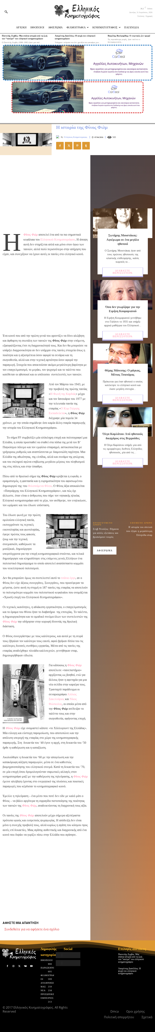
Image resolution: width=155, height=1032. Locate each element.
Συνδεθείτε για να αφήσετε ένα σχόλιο (32, 929)
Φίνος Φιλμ (30, 234)
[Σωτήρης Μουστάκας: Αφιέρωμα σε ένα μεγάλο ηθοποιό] (122, 223)
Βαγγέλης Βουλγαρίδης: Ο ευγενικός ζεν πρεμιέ (129, 36)
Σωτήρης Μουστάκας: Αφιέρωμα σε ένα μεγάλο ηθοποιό (122, 239)
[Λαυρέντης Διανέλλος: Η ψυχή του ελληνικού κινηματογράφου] (149, 970)
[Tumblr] (86, 145)
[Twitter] (68, 145)
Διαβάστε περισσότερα (123, 271)
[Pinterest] (77, 145)
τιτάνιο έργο (68, 577)
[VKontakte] (25, 966)
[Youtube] (31, 966)
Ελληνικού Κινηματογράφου (57, 239)
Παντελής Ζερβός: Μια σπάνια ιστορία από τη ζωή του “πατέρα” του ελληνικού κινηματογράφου (131, 958)
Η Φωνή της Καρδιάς (63, 393)
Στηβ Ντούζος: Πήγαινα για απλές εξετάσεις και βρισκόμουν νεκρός (106, 533)
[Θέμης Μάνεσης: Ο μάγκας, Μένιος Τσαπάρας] (122, 358)
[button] (6, 11)
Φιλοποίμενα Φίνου (40, 485)
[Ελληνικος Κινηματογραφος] (58, 137)
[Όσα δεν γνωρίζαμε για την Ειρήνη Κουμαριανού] (122, 295)
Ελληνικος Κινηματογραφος (75, 137)
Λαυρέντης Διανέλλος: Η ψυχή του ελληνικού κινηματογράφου (129, 971)
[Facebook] (60, 145)
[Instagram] (13, 966)
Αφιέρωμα (105, 550)
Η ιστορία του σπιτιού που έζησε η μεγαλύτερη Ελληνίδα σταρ (139, 531)
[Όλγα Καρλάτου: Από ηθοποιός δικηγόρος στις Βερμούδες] (122, 422)
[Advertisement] (45, 193)
